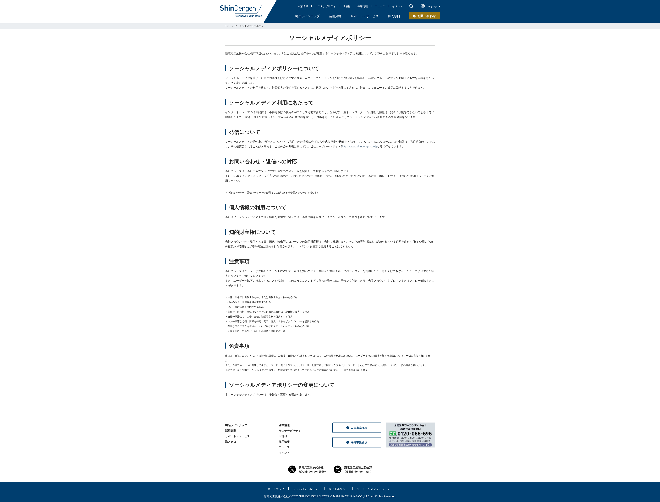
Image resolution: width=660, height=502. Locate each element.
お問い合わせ (426, 15)
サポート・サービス (237, 436)
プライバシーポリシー (306, 489)
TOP (227, 26)
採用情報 (363, 6)
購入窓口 (230, 441)
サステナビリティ (325, 6)
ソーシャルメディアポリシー (374, 489)
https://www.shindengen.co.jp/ (360, 146)
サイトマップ (276, 489)
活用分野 (230, 430)
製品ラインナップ (236, 425)
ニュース (380, 6)
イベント (397, 6)
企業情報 (303, 6)
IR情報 (346, 6)
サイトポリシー (338, 489)
